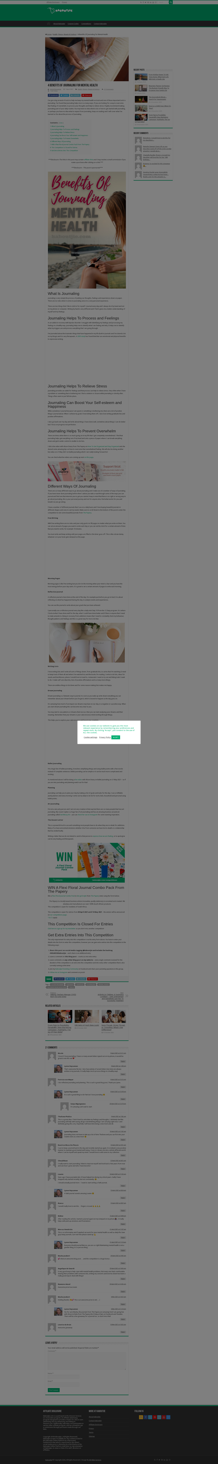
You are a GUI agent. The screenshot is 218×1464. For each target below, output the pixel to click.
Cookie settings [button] (90, 737)
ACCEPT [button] (116, 737)
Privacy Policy (105, 737)
